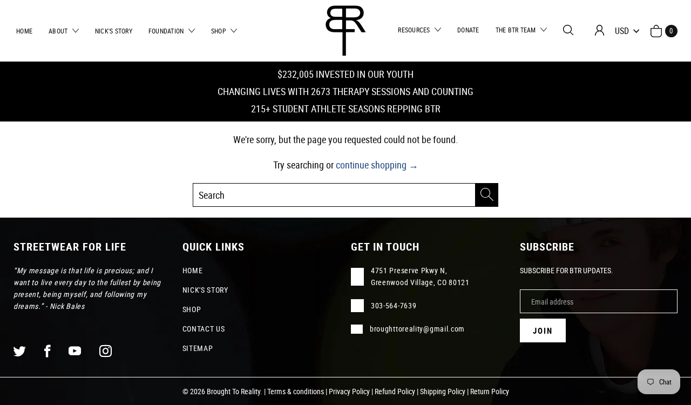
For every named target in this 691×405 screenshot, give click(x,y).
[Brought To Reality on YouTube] (75, 351)
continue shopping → (377, 164)
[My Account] (599, 30)
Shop (219, 30)
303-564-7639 (393, 305)
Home (24, 30)
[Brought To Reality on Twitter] (19, 351)
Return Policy (489, 391)
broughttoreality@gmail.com (417, 328)
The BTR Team (517, 29)
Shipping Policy (442, 391)
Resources (415, 29)
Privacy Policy (349, 391)
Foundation (167, 30)
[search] (345, 195)
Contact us (203, 328)
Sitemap (197, 348)
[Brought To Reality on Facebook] (47, 351)
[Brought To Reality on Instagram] (105, 351)
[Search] (568, 30)
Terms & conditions (295, 391)
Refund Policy (395, 391)
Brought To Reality (233, 391)
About (59, 30)
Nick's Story (113, 30)
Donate (468, 29)
